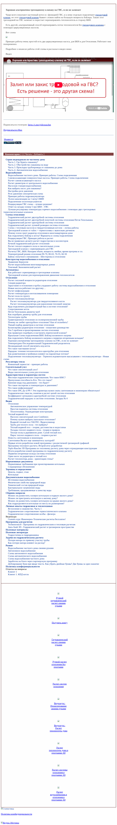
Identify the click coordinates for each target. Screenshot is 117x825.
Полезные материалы (17, 529)
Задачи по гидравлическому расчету (25, 537)
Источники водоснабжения (21, 480)
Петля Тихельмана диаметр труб (24, 312)
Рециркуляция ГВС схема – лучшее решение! (30, 204)
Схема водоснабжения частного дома (26, 558)
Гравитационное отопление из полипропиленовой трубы (36, 319)
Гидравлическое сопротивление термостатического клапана (37, 511)
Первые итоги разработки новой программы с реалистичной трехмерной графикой (48, 443)
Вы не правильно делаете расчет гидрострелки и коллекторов (38, 241)
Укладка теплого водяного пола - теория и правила (35, 430)
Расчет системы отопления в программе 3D (59, 772)
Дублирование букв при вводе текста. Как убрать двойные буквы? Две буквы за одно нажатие (53, 564)
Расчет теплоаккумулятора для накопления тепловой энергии (40, 304)
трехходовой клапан (29, 17)
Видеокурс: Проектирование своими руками (58, 706)
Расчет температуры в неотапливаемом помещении (33, 293)
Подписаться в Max (12, 130)
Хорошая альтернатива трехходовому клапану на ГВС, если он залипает (75, 2)
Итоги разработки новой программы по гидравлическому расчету (40, 451)
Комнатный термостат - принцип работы (28, 364)
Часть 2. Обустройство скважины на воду (28, 164)
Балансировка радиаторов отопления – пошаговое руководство (38, 327)
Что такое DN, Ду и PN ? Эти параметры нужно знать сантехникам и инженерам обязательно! (54, 390)
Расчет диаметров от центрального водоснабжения (33, 183)
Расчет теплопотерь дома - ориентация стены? (30, 459)
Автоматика (12, 269)
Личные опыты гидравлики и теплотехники (29, 506)
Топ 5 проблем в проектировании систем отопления (33, 330)
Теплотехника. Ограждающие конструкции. (31, 411)
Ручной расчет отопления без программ (59, 664)
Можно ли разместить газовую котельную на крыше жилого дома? (40, 501)
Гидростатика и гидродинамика (23, 535)
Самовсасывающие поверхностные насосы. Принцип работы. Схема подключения (48, 178)
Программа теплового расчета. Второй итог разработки (35, 445)
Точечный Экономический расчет (24, 267)
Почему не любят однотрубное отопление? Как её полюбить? (38, 322)
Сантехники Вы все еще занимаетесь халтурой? (31, 440)
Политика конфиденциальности (23, 566)
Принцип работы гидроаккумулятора (26, 196)
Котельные (13, 474)
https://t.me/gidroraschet (39, 124)
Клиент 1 (12, 571)
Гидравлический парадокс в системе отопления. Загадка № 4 (38, 398)
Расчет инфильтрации (18, 290)
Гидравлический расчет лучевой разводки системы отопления (38, 225)
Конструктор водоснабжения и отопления (27, 259)
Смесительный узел (16, 367)
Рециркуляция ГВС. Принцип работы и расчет (30, 238)
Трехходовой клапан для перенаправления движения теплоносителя (41, 275)
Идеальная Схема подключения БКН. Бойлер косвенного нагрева (39, 335)
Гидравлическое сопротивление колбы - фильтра (31, 514)
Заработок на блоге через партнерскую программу (32, 561)
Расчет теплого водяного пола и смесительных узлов (33, 246)
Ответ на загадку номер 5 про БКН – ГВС (28, 206)
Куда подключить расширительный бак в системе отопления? (38, 306)
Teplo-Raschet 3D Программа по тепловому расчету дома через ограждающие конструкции (52, 448)
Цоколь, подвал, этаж (18, 472)
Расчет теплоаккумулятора (21, 298)
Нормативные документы (19, 461)
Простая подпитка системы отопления (29, 409)
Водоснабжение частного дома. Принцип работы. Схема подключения (42, 175)
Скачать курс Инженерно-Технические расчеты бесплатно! (37, 519)
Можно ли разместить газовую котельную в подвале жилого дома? (40, 495)
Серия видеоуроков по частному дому (25, 159)
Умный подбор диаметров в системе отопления (31, 325)
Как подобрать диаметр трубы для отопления (30, 314)
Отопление (33, 2)
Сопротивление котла (18, 309)
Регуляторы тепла (15, 361)
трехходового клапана (93, 25)
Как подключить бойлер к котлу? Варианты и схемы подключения (40, 235)
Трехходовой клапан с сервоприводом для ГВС (31, 248)
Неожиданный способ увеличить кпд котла (29, 346)
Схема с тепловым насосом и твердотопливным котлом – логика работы (43, 227)
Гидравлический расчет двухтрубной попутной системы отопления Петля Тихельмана (50, 220)
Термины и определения (18, 469)
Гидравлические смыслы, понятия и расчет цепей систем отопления (41, 393)
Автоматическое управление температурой (31, 406)
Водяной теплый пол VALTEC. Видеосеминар (32, 422)
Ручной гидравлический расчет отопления (28, 243)
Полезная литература (17, 532)
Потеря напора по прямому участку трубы (28, 540)
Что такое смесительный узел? (23, 369)
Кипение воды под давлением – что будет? (28, 382)
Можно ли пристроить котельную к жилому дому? (33, 498)
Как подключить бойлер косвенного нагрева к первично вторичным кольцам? (46, 338)
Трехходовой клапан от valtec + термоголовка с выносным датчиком (41, 230)
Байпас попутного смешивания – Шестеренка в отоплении (36, 256)
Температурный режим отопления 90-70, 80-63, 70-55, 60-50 (37, 254)
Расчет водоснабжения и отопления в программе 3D (58, 796)
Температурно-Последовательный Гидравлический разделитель (39, 343)
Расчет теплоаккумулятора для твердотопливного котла (37, 301)
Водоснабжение (14, 172)
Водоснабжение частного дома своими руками (31, 548)
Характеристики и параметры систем (25, 375)
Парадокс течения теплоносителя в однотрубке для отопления (38, 351)
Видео (9, 401)
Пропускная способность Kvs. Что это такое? (30, 380)
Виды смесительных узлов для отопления (28, 372)
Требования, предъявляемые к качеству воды (29, 490)
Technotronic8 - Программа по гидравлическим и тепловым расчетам (41, 524)
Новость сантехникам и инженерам (25, 438)
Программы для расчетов (19, 522)
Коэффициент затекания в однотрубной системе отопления (37, 396)
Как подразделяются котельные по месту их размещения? (36, 503)
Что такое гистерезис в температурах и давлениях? (33, 385)
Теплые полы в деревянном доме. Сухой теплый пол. (36, 432)
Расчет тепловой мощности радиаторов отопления (32, 280)
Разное (9, 545)
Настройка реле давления (20, 191)
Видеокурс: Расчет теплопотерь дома (58, 728)
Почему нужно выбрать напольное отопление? (33, 419)
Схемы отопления (15, 214)
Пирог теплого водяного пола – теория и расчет (33, 435)
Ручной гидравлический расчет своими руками (58, 602)
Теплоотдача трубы (17, 317)
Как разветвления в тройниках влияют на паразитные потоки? (38, 354)
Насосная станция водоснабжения (24, 185)
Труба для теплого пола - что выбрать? (29, 424)
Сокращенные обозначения (21, 466)
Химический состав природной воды (26, 485)
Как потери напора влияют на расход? (26, 543)
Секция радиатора (17, 283)
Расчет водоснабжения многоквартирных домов (31, 264)
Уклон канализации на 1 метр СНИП (26, 199)
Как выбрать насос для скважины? (24, 188)
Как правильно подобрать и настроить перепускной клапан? (37, 333)
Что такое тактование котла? (22, 348)
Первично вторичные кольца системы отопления (32, 453)
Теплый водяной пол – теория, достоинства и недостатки (38, 427)
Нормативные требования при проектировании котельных (36, 464)
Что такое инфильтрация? (20, 388)
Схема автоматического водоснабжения (27, 556)
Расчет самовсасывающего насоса (24, 180)
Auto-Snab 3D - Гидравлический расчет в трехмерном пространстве (41, 527)
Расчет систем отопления (60, 685)
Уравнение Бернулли (18, 262)
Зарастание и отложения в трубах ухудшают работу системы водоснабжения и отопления (52, 285)
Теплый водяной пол (18, 414)
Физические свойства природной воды (26, 482)
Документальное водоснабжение (23, 477)
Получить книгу (60, 622)
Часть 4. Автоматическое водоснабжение (28, 170)
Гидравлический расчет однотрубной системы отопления (36, 222)
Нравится (8, 139)
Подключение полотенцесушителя (25, 201)
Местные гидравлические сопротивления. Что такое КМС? (37, 377)
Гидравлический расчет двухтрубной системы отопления (36, 217)
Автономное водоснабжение (22, 550)
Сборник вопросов (15, 493)
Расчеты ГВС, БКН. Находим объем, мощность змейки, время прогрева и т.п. (45, 251)
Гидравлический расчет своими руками (59, 642)
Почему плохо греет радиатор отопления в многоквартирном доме (40, 233)
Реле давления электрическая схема (25, 193)
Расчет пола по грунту (19, 296)
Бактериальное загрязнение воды (24, 487)
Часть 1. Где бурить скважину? (23, 162)
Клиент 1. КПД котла (18, 574)
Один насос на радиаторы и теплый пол (27, 456)
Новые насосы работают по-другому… (27, 288)
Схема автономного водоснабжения (25, 553)
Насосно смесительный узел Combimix (29, 417)
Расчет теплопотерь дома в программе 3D (58, 750)
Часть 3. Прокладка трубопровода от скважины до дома (35, 167)
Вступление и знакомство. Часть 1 (25, 508)
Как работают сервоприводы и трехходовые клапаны (33, 272)
